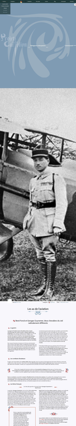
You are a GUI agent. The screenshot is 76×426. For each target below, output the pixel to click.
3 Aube (41, 419)
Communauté (63, 1)
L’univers (46, 1)
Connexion (72, 1)
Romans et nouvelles (5, 6)
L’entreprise (30, 1)
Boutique (4, 1)
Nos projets (38, 1)
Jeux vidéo (5, 10)
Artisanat (5, 8)
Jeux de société (5, 4)
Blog (55, 1)
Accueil (21, 1)
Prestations (13, 1)
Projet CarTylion (44, 423)
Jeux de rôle (5, 12)
